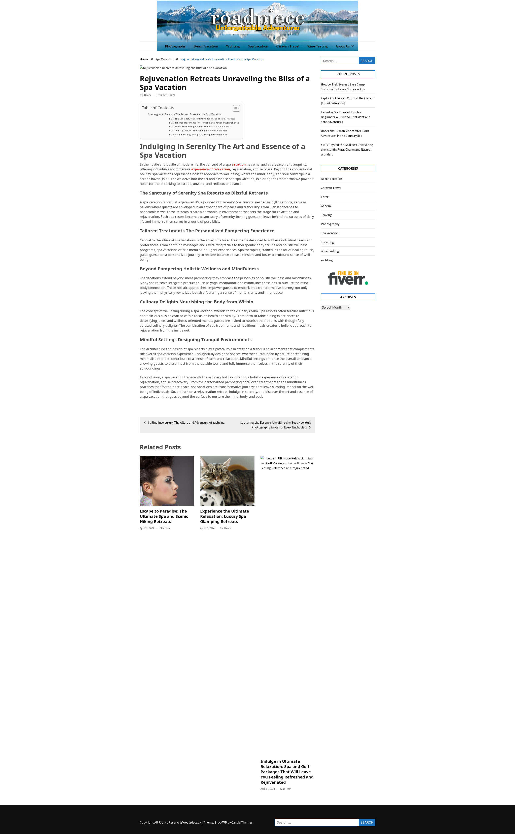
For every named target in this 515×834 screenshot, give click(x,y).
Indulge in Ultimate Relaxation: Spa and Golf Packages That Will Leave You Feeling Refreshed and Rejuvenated (287, 772)
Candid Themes (241, 822)
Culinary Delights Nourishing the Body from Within (201, 130)
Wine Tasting (317, 46)
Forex (325, 197)
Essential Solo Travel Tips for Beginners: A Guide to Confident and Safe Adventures (345, 117)
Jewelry (326, 215)
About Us (343, 46)
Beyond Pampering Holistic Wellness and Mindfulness (203, 126)
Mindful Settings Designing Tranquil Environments (201, 134)
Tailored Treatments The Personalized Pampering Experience (207, 122)
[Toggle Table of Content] (234, 108)
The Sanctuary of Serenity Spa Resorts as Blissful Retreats (205, 118)
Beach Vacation (206, 46)
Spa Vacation (258, 46)
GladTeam (145, 95)
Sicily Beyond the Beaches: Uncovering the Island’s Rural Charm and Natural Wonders (347, 149)
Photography (175, 46)
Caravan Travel (287, 46)
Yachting (233, 46)
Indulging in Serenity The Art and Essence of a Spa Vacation (186, 114)
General (326, 206)
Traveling (327, 242)
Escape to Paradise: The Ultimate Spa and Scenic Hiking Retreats (164, 516)
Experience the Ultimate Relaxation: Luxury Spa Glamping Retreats (224, 516)
